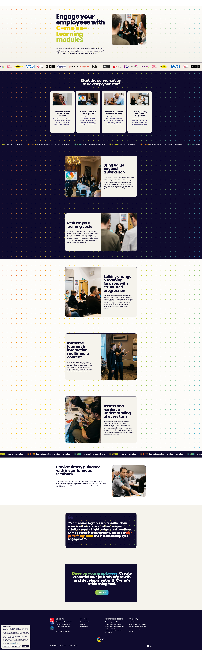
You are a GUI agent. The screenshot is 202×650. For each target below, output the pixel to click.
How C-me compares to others (139, 629)
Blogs (82, 629)
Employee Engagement (63, 631)
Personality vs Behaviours (113, 624)
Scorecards (84, 627)
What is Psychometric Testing (114, 622)
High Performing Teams (63, 629)
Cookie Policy (14, 643)
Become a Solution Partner (137, 624)
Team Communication (63, 627)
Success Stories (85, 622)
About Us (132, 622)
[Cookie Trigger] (151, 646)
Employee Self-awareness (64, 622)
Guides (82, 624)
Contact (132, 631)
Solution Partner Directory (137, 627)
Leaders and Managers (63, 624)
